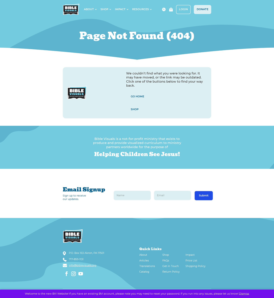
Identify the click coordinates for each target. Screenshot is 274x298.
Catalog (144, 271)
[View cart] (171, 9)
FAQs (165, 260)
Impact (120, 9)
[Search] (164, 9)
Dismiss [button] (244, 293)
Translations (147, 266)
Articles (144, 260)
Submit (203, 195)
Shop (104, 9)
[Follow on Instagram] (73, 273)
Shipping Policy (196, 266)
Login (183, 9)
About (89, 9)
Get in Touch (170, 266)
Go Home (137, 96)
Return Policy (171, 271)
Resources (140, 9)
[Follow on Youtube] (80, 273)
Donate (202, 9)
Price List (191, 260)
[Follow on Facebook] (66, 273)
